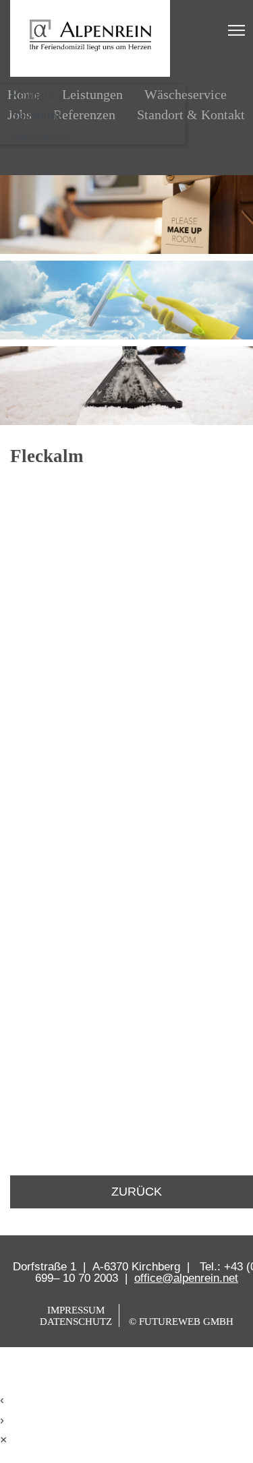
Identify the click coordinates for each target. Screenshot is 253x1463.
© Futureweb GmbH (181, 1321)
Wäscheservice (185, 94)
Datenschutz (76, 1321)
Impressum (76, 1309)
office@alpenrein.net (186, 1278)
